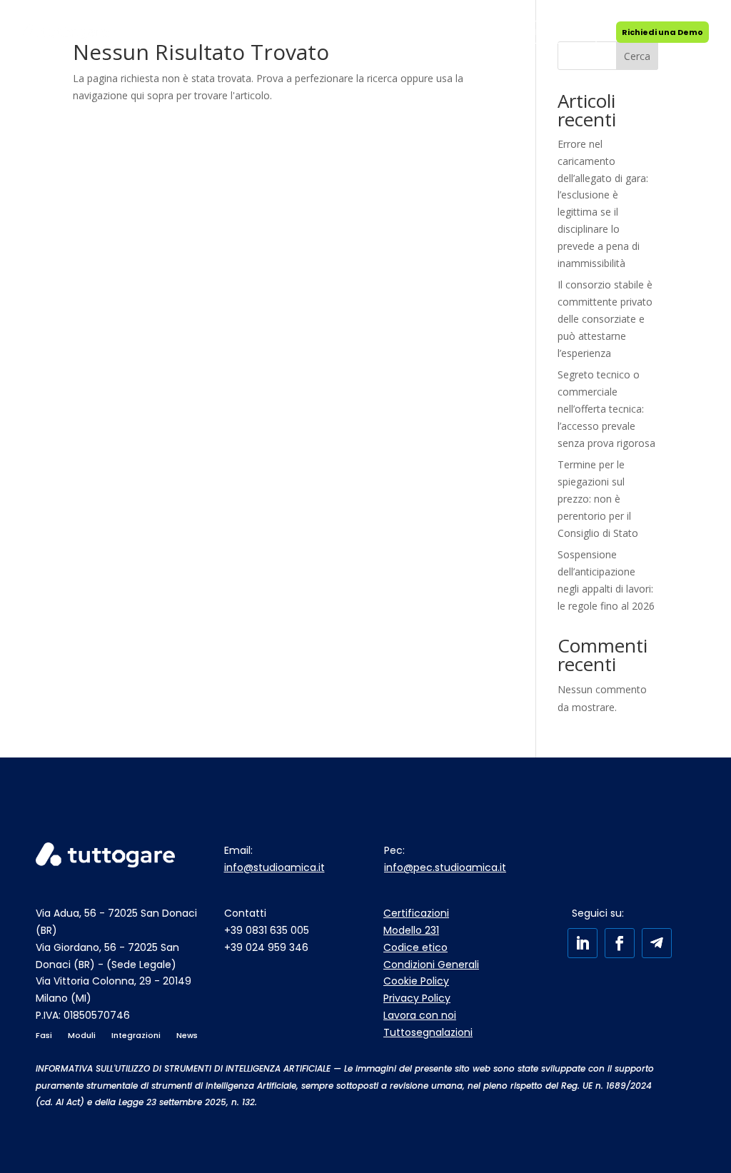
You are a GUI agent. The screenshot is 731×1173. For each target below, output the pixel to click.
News (463, 32)
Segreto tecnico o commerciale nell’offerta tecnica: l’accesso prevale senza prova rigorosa (606, 408)
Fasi (139, 32)
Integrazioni (412, 32)
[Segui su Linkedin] (583, 943)
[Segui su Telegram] (657, 943)
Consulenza (259, 32)
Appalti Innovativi (335, 32)
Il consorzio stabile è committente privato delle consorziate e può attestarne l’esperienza (605, 318)
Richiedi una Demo (662, 32)
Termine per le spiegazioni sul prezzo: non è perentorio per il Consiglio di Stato (598, 498)
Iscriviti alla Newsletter (545, 32)
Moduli (191, 32)
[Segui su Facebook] (620, 943)
